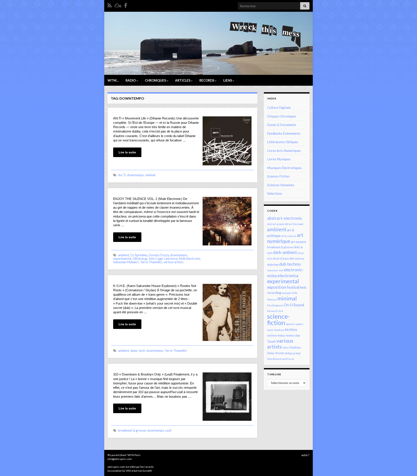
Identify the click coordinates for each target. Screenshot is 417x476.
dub (291, 258)
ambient (123, 255)
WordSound (274, 358)
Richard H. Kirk (275, 311)
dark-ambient (285, 252)
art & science (288, 236)
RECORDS (207, 80)
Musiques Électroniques (284, 168)
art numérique (285, 238)
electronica (288, 275)
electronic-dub (275, 270)
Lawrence (171, 258)
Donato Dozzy (159, 255)
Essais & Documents (281, 125)
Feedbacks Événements (283, 133)
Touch (271, 341)
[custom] (117, 5)
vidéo (285, 347)
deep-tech (138, 350)
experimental (122, 258)
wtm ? (305, 455)
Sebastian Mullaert (126, 262)
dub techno (290, 263)
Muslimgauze (275, 305)
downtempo (135, 175)
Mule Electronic (189, 258)
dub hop (299, 258)
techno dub (293, 335)
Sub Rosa (279, 330)
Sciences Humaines (280, 185)
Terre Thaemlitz (151, 262)
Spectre (290, 324)
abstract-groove (275, 224)
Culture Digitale (279, 107)
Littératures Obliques (282, 142)
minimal (150, 175)
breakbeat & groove (132, 430)
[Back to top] (407, 466)
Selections (274, 193)
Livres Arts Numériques (284, 151)
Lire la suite (127, 152)
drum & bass (281, 258)
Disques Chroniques (281, 116)
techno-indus (276, 335)
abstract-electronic (284, 218)
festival (293, 287)
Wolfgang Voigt (293, 353)
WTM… (113, 80)
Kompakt (286, 293)
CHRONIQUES (156, 80)
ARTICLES (183, 80)
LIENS (228, 80)
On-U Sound (294, 304)
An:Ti (122, 175)
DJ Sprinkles (139, 255)
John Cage (155, 258)
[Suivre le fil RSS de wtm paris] (110, 5)
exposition (276, 287)
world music (288, 358)
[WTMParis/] (125, 5)
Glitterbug (139, 258)
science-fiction (278, 319)
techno (291, 329)
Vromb (279, 353)
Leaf (168, 430)
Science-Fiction (278, 176)
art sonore (298, 242)
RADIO (131, 80)
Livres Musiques (279, 159)
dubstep (272, 264)
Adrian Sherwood (294, 224)
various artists (174, 262)
